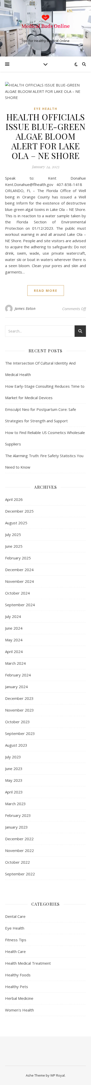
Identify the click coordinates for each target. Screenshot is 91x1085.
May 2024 (13, 639)
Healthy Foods (18, 974)
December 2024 (19, 569)
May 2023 (13, 780)
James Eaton (25, 308)
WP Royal (57, 1075)
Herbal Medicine (19, 998)
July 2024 (13, 616)
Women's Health (19, 1009)
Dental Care (15, 916)
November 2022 (19, 850)
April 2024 (14, 651)
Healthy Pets (16, 986)
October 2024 (17, 593)
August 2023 (16, 745)
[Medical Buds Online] (45, 24)
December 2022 (19, 838)
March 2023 (15, 803)
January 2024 (16, 686)
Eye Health (45, 109)
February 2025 (18, 557)
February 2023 (18, 815)
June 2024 (13, 628)
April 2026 (14, 499)
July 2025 (13, 534)
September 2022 (20, 873)
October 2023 (17, 721)
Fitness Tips (15, 939)
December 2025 (19, 511)
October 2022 (17, 862)
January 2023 (16, 827)
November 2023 (19, 710)
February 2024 (18, 674)
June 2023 (13, 768)
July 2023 (13, 756)
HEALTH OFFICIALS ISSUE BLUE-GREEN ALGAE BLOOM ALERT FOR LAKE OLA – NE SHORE (45, 136)
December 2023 (19, 698)
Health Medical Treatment (28, 963)
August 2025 (16, 522)
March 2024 (15, 663)
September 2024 (20, 604)
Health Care (15, 951)
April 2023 (14, 791)
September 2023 (20, 733)
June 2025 (13, 546)
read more (45, 290)
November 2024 (19, 581)
